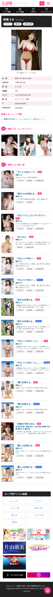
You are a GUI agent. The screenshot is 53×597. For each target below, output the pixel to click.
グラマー (8, 24)
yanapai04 (18, 107)
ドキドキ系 (38, 515)
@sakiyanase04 (20, 103)
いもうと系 (14, 508)
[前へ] (3, 145)
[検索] (41, 3)
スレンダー (14, 501)
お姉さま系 (28, 24)
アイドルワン (7, 3)
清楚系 (14, 522)
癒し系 (18, 24)
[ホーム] (47, 590)
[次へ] (50, 145)
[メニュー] (48, 3)
